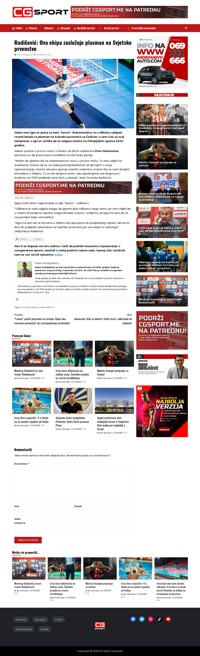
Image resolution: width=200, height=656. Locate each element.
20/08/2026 (36, 425)
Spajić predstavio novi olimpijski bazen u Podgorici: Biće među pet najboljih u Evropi (113, 423)
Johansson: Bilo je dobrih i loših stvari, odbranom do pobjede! (103, 319)
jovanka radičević (45, 307)
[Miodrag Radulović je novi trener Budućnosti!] (31, 354)
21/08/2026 (77, 382)
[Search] (186, 27)
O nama (58, 619)
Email (78, 506)
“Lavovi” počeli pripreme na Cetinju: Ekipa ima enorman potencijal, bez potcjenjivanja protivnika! (42, 319)
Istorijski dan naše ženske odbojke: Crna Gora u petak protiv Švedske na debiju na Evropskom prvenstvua (171, 589)
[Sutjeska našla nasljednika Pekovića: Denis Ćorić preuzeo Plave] (73, 401)
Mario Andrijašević (25, 55)
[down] (122, 28)
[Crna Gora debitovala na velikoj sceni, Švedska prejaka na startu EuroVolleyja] (73, 354)
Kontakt (44, 629)
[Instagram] (17, 299)
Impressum (40, 619)
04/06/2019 (41, 55)
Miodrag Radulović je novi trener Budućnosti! (28, 372)
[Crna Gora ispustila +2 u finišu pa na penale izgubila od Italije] (31, 401)
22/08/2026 (36, 378)
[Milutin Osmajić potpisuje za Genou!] (114, 354)
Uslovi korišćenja (24, 629)
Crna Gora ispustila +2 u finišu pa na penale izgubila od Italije (31, 419)
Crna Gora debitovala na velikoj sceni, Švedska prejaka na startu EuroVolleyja (72, 374)
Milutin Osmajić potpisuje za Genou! (112, 372)
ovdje (58, 254)
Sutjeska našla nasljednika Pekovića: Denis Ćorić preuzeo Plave (72, 421)
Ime (16, 506)
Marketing (21, 619)
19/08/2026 (77, 429)
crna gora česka (28, 307)
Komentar (21, 463)
